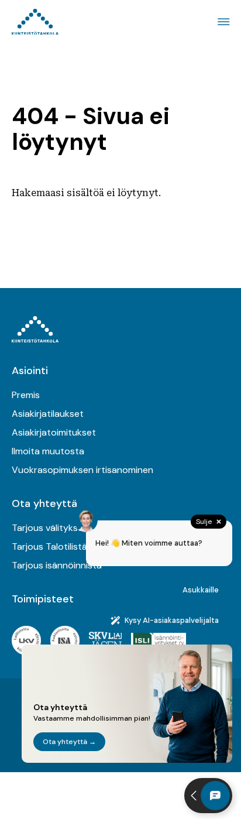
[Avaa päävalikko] (222, 22)
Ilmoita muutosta (48, 451)
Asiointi (30, 371)
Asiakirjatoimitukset (54, 432)
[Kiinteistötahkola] (35, 22)
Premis (26, 395)
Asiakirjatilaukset (48, 413)
